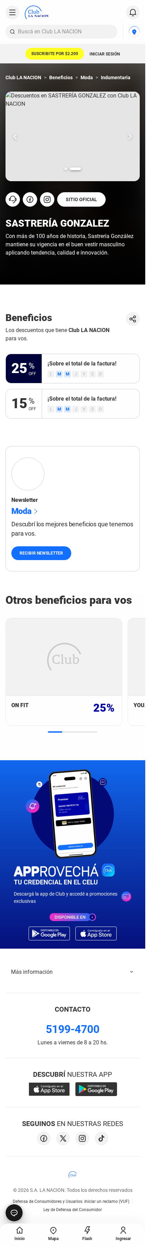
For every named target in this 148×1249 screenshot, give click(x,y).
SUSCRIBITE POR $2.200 (54, 53)
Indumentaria (115, 77)
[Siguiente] (130, 136)
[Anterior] (15, 136)
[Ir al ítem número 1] (65, 168)
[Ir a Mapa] (134, 31)
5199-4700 (72, 1029)
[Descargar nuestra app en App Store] (49, 1089)
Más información (32, 972)
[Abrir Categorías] (12, 12)
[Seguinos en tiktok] (101, 1138)
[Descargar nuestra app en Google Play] (96, 1089)
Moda (87, 77)
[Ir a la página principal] (37, 12)
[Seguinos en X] (63, 1138)
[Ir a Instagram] (47, 199)
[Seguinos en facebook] (44, 1138)
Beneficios (61, 77)
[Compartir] (133, 319)
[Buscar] (12, 31)
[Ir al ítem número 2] (75, 168)
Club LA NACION (23, 77)
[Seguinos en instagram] (82, 1138)
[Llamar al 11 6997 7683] (13, 199)
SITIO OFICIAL (81, 199)
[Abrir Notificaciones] (133, 12)
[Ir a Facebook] (30, 199)
